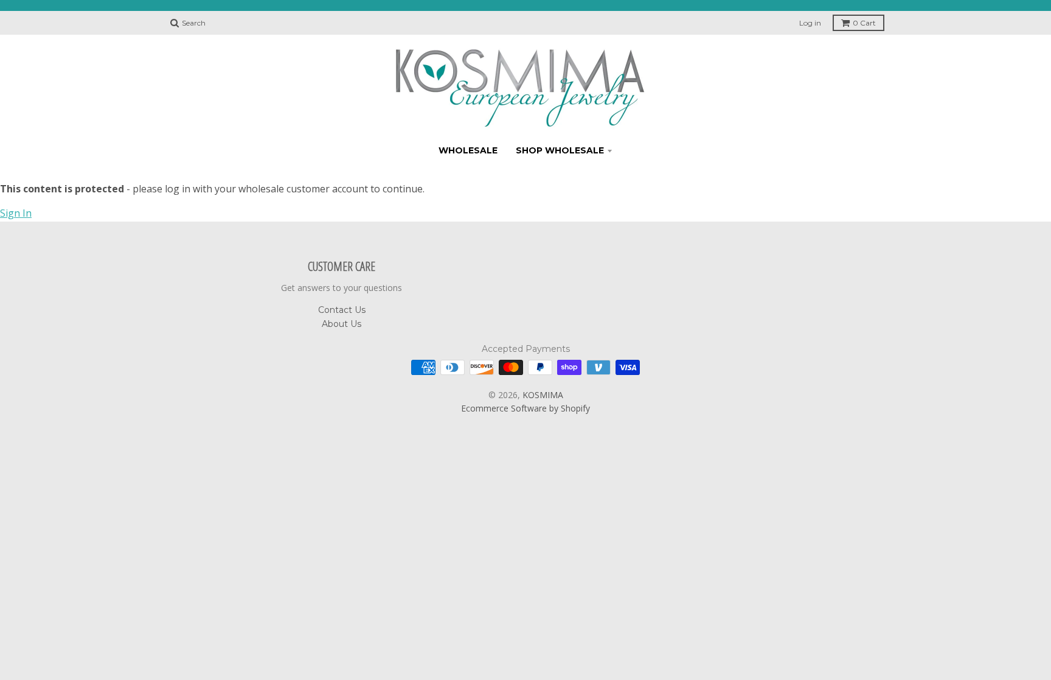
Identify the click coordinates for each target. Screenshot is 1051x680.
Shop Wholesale (560, 150)
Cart (864, 22)
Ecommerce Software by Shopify (525, 408)
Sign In (16, 213)
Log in (810, 22)
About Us (341, 323)
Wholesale (468, 150)
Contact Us (342, 309)
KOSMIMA (542, 395)
